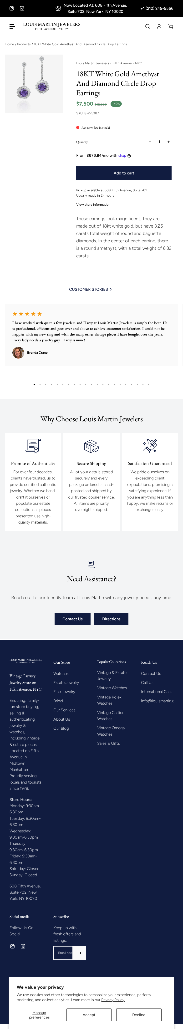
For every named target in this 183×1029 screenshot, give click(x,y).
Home (10, 44)
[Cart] (170, 26)
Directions (111, 618)
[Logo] (51, 26)
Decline (138, 1015)
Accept (89, 1015)
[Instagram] (11, 8)
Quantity (82, 142)
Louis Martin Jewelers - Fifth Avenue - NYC (109, 63)
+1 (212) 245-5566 (156, 8)
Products (24, 44)
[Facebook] (22, 8)
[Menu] (12, 26)
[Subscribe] (79, 953)
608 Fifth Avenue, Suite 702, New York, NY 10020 (25, 892)
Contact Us (72, 618)
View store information (93, 205)
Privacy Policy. (113, 1000)
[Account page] (159, 26)
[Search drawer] (147, 26)
